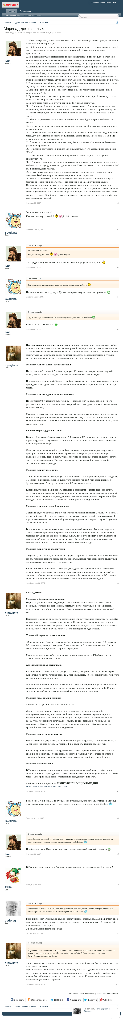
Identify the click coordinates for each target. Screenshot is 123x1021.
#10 (117, 884)
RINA (8, 887)
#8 (118, 818)
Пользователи (25, 11)
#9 (118, 854)
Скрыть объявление (117, 1008)
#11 (118, 933)
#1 (118, 203)
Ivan (47, 33)
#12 (117, 984)
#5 (118, 329)
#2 (118, 230)
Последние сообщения (32, 15)
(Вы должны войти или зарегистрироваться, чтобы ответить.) (94, 994)
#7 (118, 791)
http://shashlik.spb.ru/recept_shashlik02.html (47, 786)
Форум (12, 11)
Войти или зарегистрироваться (103, 2)
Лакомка (20, 33)
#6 (118, 583)
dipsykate (11, 365)
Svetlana (11, 232)
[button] (17, 1000)
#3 (118, 267)
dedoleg (10, 920)
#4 (118, 297)
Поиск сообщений (12, 15)
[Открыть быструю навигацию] (117, 22)
